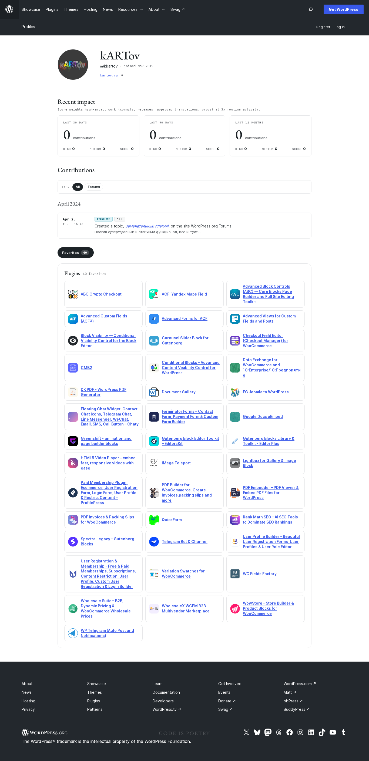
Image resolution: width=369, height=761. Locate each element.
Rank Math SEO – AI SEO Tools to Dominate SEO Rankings (270, 519)
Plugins (93, 701)
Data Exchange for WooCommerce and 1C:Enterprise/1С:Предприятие (272, 367)
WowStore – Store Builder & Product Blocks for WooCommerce (268, 608)
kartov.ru (110, 75)
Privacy (28, 709)
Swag (225, 709)
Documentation (166, 692)
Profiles (28, 26)
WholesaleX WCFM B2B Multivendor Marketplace (186, 608)
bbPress (293, 701)
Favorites (74, 252)
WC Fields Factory (260, 573)
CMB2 (86, 367)
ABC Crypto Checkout (101, 294)
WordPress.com (300, 683)
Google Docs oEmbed (263, 416)
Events (224, 692)
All (78, 187)
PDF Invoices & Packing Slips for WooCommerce (107, 519)
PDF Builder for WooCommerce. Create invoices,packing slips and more (187, 492)
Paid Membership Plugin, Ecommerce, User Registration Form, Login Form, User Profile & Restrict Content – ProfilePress (109, 492)
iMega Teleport (176, 463)
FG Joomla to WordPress (266, 392)
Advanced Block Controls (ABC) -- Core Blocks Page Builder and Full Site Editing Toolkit (268, 294)
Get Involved (229, 683)
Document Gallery (179, 392)
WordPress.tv (167, 709)
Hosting (28, 701)
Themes (94, 692)
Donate (227, 701)
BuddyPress (297, 709)
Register (323, 27)
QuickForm (172, 519)
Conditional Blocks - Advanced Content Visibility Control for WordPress (191, 367)
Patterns (94, 709)
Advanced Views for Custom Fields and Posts (269, 318)
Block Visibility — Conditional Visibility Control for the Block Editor (108, 340)
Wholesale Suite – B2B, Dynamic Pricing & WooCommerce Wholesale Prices (106, 608)
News (27, 692)
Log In (340, 27)
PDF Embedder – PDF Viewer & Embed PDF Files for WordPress (271, 492)
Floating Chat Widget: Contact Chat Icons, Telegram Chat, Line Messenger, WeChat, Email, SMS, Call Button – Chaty (110, 417)
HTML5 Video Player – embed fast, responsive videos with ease (108, 462)
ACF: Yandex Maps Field (184, 294)
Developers (163, 701)
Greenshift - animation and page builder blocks (106, 441)
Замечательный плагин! (147, 226)
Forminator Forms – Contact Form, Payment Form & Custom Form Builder (190, 416)
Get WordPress (343, 9)
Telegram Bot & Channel (184, 541)
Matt (290, 692)
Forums (94, 187)
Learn (158, 683)
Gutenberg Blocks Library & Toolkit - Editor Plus (268, 441)
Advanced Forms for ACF (184, 318)
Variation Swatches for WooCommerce (183, 573)
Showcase (96, 683)
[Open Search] (310, 9)
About (27, 683)
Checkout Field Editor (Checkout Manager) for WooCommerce (265, 340)
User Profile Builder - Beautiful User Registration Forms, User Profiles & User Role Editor (271, 541)
